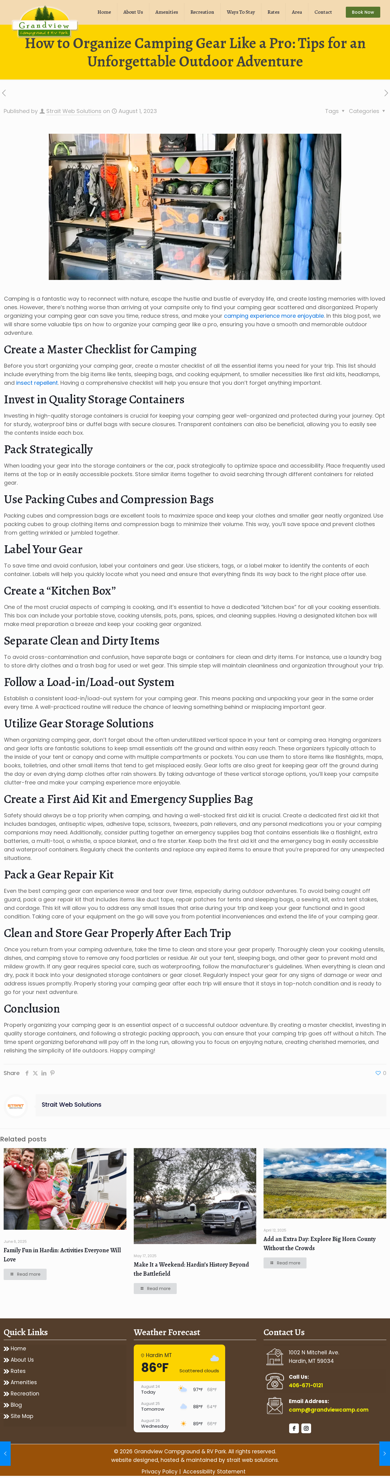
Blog (16, 1405)
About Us (22, 1360)
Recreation (25, 1393)
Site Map (22, 1416)
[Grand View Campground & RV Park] (46, 23)
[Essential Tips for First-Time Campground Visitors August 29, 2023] (384, 1453)
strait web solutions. (253, 1460)
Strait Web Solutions (73, 111)
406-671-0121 (306, 1385)
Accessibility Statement (214, 1471)
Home (18, 1348)
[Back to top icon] (360, 1465)
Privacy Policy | (161, 1471)
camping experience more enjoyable (274, 316)
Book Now (363, 12)
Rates (18, 1371)
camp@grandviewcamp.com (329, 1409)
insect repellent (36, 383)
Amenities (24, 1382)
